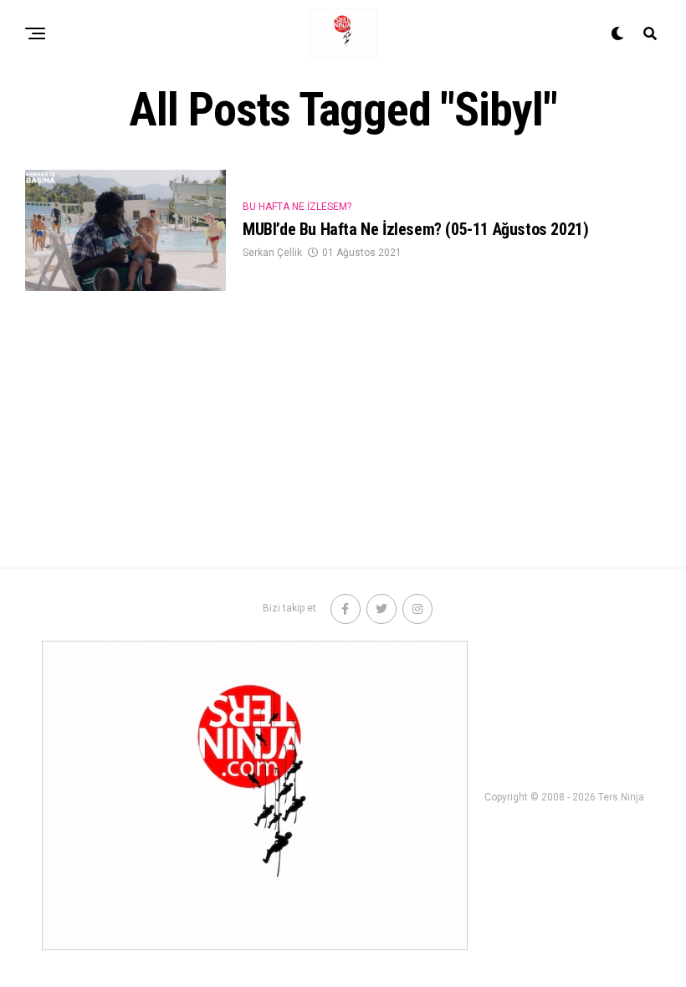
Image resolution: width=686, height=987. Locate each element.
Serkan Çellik (272, 252)
